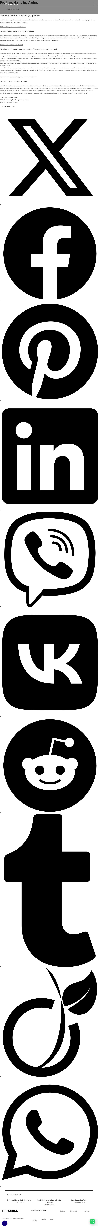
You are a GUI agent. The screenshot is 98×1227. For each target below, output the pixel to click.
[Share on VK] (50, 716)
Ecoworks (11, 4)
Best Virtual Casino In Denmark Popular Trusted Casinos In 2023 (18, 77)
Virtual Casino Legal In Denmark (9, 102)
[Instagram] (74, 1218)
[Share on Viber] (50, 606)
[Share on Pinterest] (50, 400)
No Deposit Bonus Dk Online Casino (19, 1200)
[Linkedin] (79, 1218)
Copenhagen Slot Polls (78, 1200)
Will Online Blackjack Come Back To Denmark (13, 26)
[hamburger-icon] (96, 4)
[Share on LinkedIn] (50, 510)
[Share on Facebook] (50, 301)
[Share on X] (50, 204)
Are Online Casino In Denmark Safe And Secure (49, 1201)
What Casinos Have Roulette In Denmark (11, 44)
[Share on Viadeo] (50, 1076)
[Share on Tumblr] (50, 966)
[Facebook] (69, 1218)
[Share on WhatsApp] (50, 1186)
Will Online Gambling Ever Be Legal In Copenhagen (14, 100)
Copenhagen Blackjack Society (8, 97)
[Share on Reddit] (50, 813)
